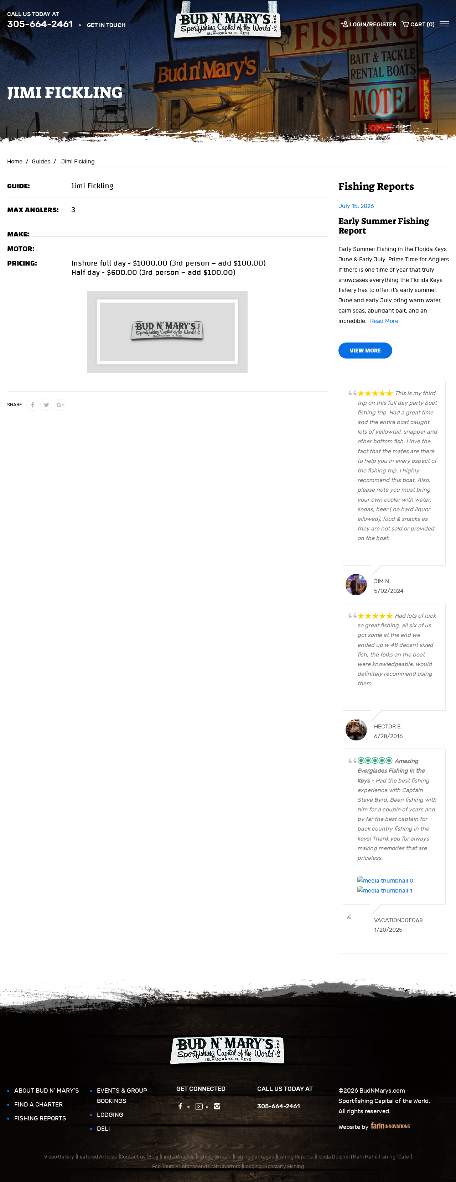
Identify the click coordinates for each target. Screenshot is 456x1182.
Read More (384, 321)
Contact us (132, 1157)
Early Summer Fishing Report (383, 225)
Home (14, 161)
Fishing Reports (40, 1118)
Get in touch (106, 25)
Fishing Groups (214, 1157)
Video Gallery (59, 1157)
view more (365, 350)
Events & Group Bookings (122, 1096)
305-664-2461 (40, 24)
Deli (103, 1129)
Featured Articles (97, 1157)
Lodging (110, 1115)
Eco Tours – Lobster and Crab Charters (196, 1166)
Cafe (403, 1157)
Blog (153, 1157)
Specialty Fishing (284, 1166)
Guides (41, 161)
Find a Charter (38, 1104)
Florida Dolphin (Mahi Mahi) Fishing (355, 1157)
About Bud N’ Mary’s (46, 1090)
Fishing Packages (254, 1157)
